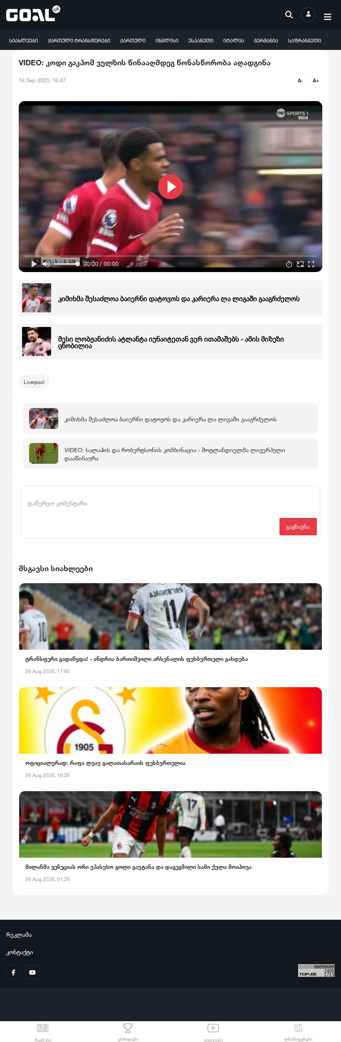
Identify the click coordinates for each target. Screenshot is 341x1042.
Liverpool (34, 381)
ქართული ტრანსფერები (79, 40)
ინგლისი (167, 40)
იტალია (233, 40)
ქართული (133, 40)
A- (300, 79)
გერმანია (266, 40)
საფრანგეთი (304, 40)
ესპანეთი (200, 40)
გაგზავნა (298, 526)
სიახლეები (23, 40)
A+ (316, 79)
